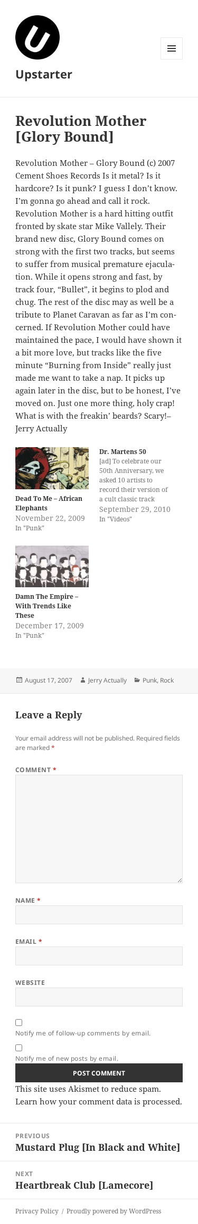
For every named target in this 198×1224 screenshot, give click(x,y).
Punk (150, 680)
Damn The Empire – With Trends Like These (46, 606)
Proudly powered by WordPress (114, 1211)
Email (28, 941)
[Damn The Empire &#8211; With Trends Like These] (52, 566)
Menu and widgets (172, 59)
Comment (35, 769)
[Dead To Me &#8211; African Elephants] (52, 468)
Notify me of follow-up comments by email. (83, 1033)
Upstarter (43, 74)
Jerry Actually (107, 680)
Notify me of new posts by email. (66, 1058)
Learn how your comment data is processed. (98, 1101)
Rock (167, 680)
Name (28, 900)
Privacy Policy (37, 1211)
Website (30, 982)
